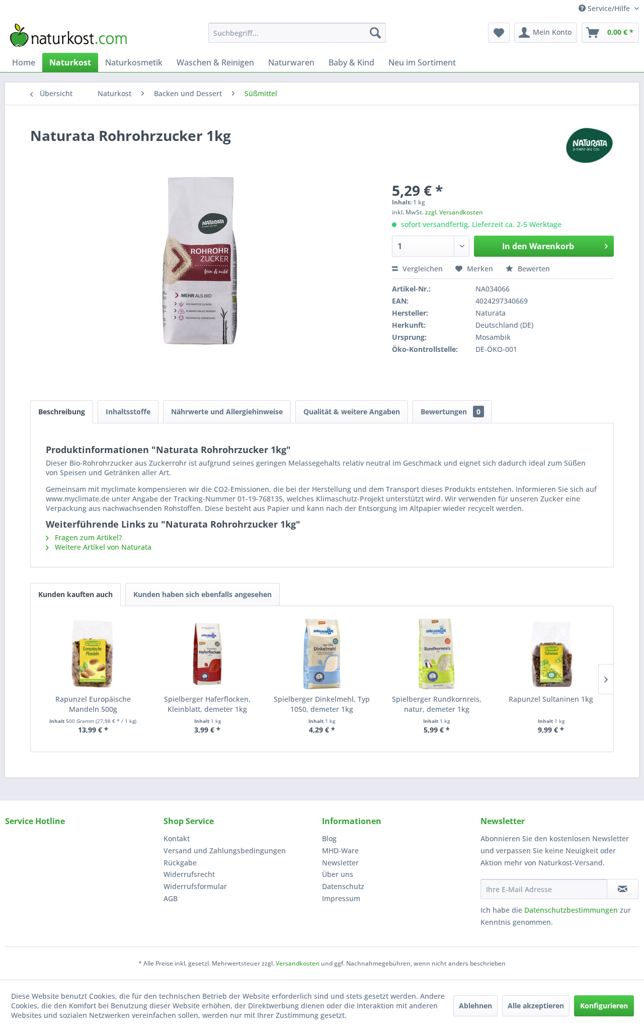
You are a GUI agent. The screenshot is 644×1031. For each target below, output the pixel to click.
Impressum (341, 898)
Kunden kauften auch (75, 594)
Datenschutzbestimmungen (571, 910)
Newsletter (340, 862)
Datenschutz (343, 886)
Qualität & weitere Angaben (351, 411)
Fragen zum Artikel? (87, 537)
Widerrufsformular (195, 886)
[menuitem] (297, 33)
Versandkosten (297, 963)
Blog (329, 838)
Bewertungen (450, 411)
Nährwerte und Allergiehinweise (227, 411)
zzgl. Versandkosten (454, 212)
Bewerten (533, 268)
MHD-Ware (340, 850)
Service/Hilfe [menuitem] (609, 8)
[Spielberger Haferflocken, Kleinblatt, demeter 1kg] (208, 654)
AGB (171, 898)
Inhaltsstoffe (128, 411)
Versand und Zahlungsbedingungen (225, 850)
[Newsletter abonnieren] (622, 889)
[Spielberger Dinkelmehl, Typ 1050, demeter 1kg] (322, 654)
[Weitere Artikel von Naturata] (589, 145)
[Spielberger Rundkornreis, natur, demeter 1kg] (437, 654)
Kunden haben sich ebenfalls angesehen (202, 594)
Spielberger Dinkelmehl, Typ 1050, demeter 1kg (322, 704)
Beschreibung (61, 411)
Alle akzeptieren (536, 1005)
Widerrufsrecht (189, 874)
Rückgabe (180, 862)
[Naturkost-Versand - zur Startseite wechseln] (68, 35)
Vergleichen (421, 268)
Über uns (337, 874)
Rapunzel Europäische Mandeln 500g (93, 704)
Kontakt (177, 838)
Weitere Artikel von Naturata (102, 547)
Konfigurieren (604, 1005)
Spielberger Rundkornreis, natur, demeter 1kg (436, 704)
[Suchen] (375, 33)
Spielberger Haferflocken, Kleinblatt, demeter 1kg (207, 704)
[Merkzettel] (499, 33)
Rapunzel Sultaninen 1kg (551, 699)
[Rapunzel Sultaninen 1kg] (551, 654)
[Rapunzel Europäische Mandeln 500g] (93, 654)
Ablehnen (475, 1005)
